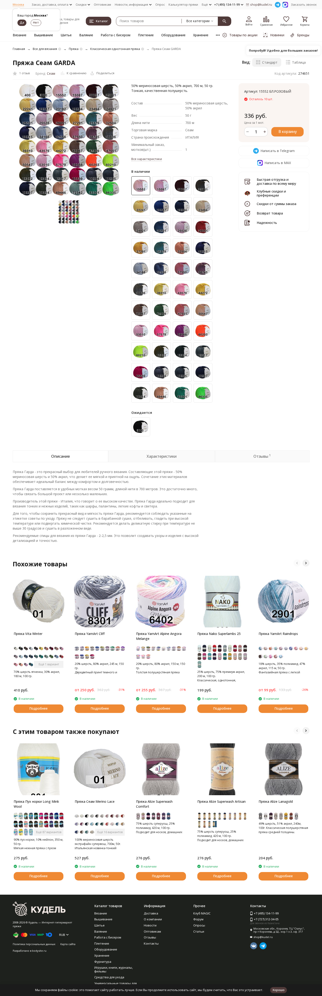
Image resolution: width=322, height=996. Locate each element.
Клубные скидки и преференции (271, 193)
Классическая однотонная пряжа (115, 49)
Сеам (51, 73)
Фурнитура (102, 961)
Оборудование (173, 35)
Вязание (19, 35)
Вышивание (43, 35)
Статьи (198, 931)
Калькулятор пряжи (183, 4)
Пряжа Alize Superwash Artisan (221, 801)
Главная (19, 49)
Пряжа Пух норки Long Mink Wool (36, 804)
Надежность (267, 222)
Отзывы (150, 937)
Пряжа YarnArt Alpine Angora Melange (159, 636)
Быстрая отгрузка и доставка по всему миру (276, 181)
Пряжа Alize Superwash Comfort (154, 804)
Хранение (200, 35)
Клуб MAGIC (202, 913)
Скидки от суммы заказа (276, 204)
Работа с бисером (115, 35)
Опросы (199, 925)
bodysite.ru (39, 950)
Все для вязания (45, 49)
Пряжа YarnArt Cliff (90, 633)
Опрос (160, 4)
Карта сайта (67, 944)
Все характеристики (146, 159)
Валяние (86, 35)
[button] (297, 563)
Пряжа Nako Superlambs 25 (219, 633)
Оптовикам (102, 4)
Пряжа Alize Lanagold (276, 801)
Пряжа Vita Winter (28, 633)
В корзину (287, 131)
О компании (153, 919)
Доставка (151, 913)
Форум (198, 919)
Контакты (151, 943)
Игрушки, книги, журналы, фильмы (113, 969)
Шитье (66, 35)
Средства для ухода (109, 977)
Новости (150, 925)
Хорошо (278, 990)
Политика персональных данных (34, 944)
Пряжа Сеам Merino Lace (95, 801)
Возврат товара (270, 213)
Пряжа (73, 49)
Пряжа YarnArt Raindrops (278, 633)
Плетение (146, 35)
